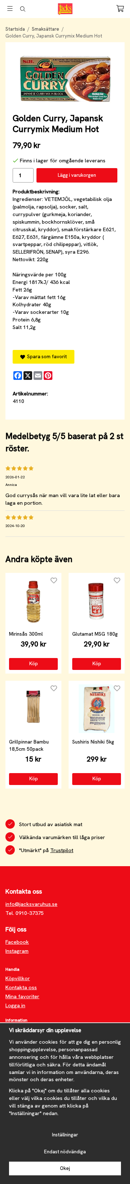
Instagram (17, 951)
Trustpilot (61, 850)
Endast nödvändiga (65, 1152)
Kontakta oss (21, 987)
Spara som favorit (46, 357)
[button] (33, 664)
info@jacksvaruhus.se (31, 904)
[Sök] (22, 9)
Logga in (15, 1005)
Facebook (17, 942)
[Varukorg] (120, 8)
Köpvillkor (17, 978)
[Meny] (10, 8)
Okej (65, 1168)
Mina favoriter (22, 996)
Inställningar (65, 1135)
